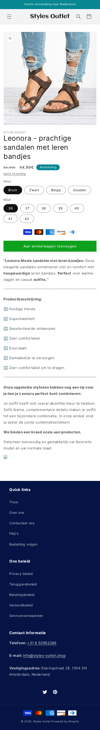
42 (27, 219)
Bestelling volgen (23, 544)
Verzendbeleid (21, 605)
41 (10, 219)
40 (77, 208)
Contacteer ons (21, 523)
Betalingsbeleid (22, 595)
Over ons (16, 512)
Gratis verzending (14, 173)
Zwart (34, 190)
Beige (56, 190)
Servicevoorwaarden (26, 616)
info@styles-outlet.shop (44, 655)
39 (60, 208)
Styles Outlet (42, 721)
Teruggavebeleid (23, 584)
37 (27, 208)
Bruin (12, 190)
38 (43, 208)
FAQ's (14, 533)
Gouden (79, 190)
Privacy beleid (21, 574)
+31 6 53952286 (41, 643)
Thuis (13, 502)
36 (10, 208)
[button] (9, 16)
